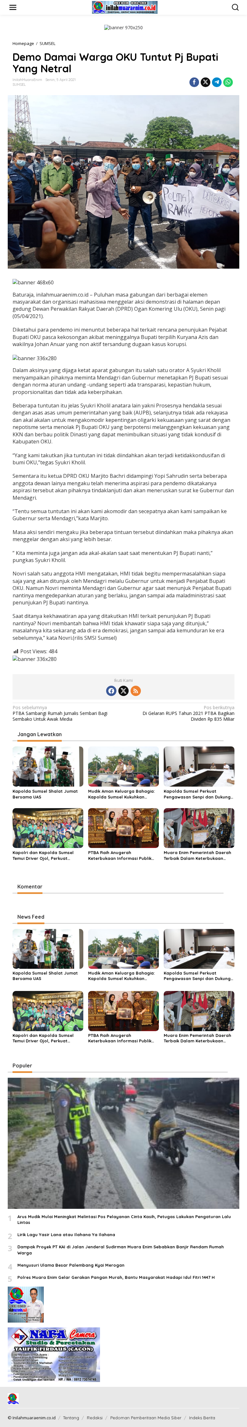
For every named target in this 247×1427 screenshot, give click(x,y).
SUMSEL (19, 84)
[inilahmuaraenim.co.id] (125, 7)
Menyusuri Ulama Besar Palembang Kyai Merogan (70, 1265)
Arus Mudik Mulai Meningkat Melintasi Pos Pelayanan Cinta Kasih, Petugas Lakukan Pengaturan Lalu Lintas (124, 1219)
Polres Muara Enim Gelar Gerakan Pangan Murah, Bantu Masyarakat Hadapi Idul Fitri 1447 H (116, 1277)
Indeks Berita (202, 1417)
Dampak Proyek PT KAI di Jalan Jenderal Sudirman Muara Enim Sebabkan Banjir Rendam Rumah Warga (120, 1249)
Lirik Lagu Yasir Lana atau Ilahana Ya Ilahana (66, 1234)
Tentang (71, 1417)
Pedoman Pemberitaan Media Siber (145, 1417)
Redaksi (95, 1417)
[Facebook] (111, 691)
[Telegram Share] (217, 82)
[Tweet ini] (205, 82)
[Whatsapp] (228, 82)
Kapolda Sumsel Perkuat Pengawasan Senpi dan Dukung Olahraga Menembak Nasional (197, 794)
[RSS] (136, 691)
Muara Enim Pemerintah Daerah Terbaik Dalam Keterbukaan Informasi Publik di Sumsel (197, 855)
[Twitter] (123, 691)
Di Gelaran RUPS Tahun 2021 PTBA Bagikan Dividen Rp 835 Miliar (188, 713)
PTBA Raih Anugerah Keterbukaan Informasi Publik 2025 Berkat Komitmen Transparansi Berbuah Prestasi (121, 855)
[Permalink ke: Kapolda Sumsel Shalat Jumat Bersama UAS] (48, 766)
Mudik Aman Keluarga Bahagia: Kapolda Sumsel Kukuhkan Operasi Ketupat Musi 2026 (121, 794)
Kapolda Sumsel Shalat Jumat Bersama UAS (45, 794)
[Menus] (13, 7)
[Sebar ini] (194, 82)
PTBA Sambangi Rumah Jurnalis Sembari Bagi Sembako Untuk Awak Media (60, 713)
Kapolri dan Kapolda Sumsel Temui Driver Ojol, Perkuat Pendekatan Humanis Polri (43, 855)
